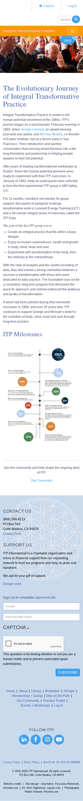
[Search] (76, 19)
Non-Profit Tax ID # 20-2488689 (61, 762)
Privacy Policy (11, 762)
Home (10, 691)
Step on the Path (58, 696)
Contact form (12, 533)
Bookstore (52, 691)
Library (36, 691)
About (23, 691)
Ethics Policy (31, 762)
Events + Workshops (35, 705)
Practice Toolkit (54, 700)
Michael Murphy (51, 134)
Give (68, 40)
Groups (69, 691)
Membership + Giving (27, 696)
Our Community (28, 700)
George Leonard (32, 129)
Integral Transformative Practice (28, 31)
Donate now (11, 584)
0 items (48, 6)
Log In (72, 6)
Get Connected (41, 480)
